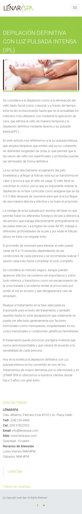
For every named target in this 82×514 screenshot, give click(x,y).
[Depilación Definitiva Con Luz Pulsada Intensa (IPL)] (41, 74)
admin (9, 56)
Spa (43, 56)
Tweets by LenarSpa (16, 486)
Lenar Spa (15, 471)
